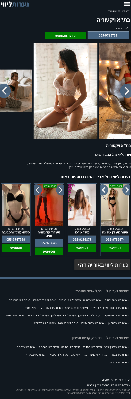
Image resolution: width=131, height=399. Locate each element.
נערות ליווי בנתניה (33, 308)
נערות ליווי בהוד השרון (44, 300)
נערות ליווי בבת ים (93, 300)
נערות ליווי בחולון (119, 308)
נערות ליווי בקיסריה (35, 354)
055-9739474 (115, 239)
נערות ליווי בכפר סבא (76, 308)
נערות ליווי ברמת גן (118, 323)
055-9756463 (49, 243)
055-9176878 (82, 239)
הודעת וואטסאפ (65, 35)
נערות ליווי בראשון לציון (63, 315)
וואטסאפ (115, 248)
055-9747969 (15, 239)
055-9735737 (108, 35)
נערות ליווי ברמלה (16, 315)
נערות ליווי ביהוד (99, 308)
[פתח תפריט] (127, 4)
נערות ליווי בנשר (98, 354)
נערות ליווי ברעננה (68, 323)
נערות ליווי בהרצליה (19, 300)
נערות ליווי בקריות (119, 362)
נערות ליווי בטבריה (49, 347)
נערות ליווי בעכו (78, 354)
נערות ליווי (126, 11)
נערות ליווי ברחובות (38, 315)
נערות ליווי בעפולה (58, 354)
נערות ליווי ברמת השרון (93, 323)
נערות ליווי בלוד (54, 308)
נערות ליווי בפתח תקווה (116, 315)
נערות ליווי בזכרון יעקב (116, 347)
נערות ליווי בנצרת (119, 354)
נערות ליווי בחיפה (70, 347)
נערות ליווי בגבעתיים (70, 300)
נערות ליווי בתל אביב (45, 323)
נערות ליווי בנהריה (27, 347)
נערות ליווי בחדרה (92, 347)
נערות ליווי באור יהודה (104, 264)
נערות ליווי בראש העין (89, 315)
